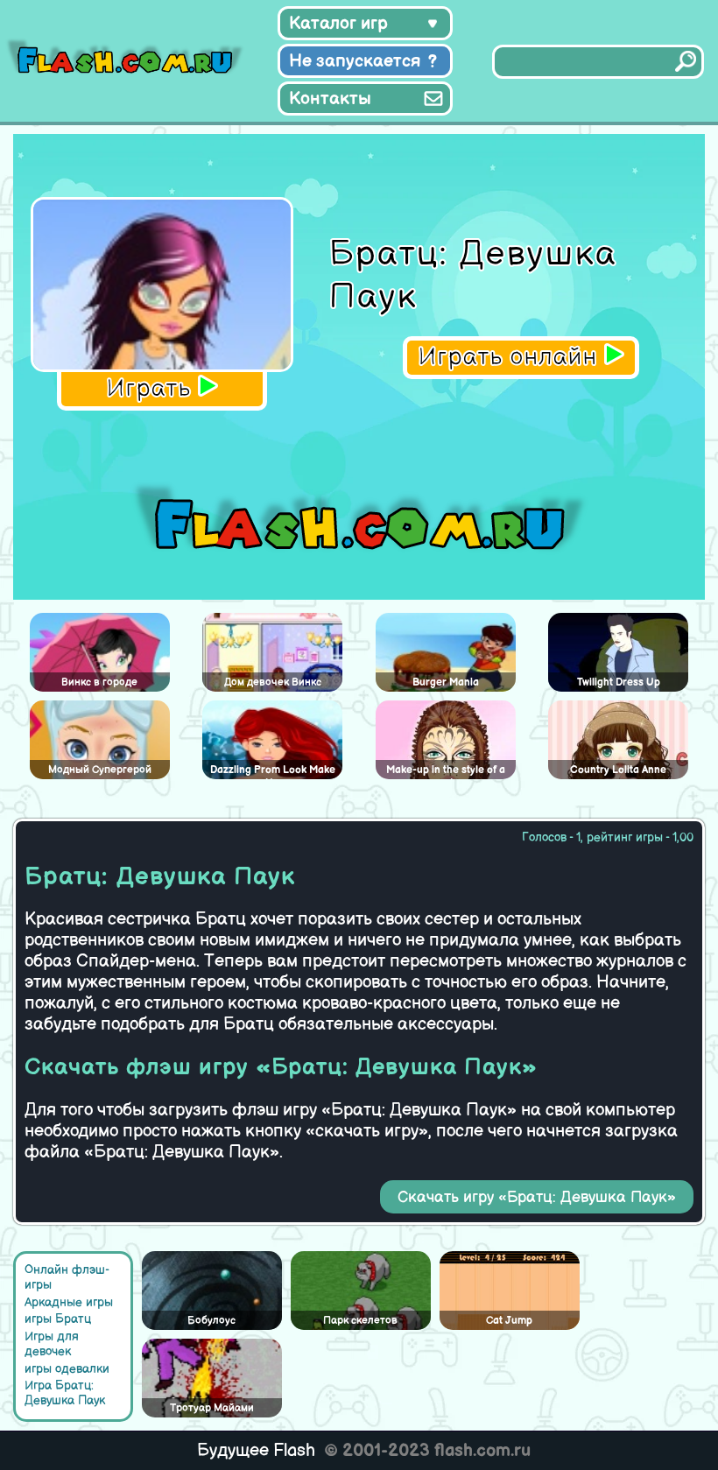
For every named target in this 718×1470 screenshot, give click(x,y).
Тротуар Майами (212, 1408)
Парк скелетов (360, 1320)
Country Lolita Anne (618, 770)
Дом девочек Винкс (272, 682)
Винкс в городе (99, 682)
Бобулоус (211, 1320)
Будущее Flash (256, 1450)
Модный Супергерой (99, 770)
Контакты (330, 98)
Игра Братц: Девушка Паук (65, 1393)
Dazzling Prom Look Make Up (272, 771)
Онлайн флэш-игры (67, 1277)
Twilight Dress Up (618, 682)
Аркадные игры (69, 1302)
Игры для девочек (52, 1344)
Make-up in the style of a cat (445, 771)
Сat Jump (509, 1320)
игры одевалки (67, 1368)
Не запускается (355, 61)
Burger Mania (445, 682)
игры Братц (58, 1319)
